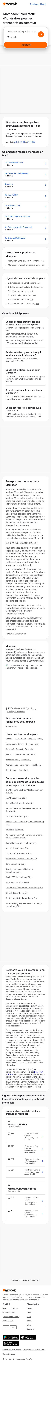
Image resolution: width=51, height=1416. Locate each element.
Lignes (29, 1308)
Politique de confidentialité (33, 1350)
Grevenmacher (32, 744)
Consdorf (10, 749)
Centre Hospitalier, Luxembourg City (21, 898)
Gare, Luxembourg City (15, 864)
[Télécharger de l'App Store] (27, 1337)
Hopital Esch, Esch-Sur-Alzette (19, 803)
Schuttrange (11, 770)
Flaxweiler (25, 760)
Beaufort (10, 754)
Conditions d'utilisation (12, 1350)
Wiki (42, 660)
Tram (10, 1074)
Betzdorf (31, 754)
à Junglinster (11, 726)
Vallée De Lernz (12, 760)
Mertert (9, 739)
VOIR (42, 261)
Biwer (20, 744)
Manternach (20, 739)
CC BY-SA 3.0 (27, 708)
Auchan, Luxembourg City (17, 848)
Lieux (29, 1312)
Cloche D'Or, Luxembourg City (18, 877)
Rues (29, 1317)
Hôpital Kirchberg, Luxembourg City (21, 843)
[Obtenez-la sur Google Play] (10, 1337)
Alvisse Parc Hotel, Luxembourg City (21, 859)
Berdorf (19, 749)
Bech (40, 739)
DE (6, 1327)
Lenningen (24, 765)
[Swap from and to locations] (41, 34)
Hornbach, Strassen (14, 830)
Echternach (11, 744)
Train (41, 1072)
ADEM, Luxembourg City (16, 798)
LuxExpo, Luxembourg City (17, 816)
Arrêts (29, 1321)
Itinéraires (31, 1329)
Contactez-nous (9, 1354)
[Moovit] (10, 4)
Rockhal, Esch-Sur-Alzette (17, 882)
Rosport (31, 739)
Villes (29, 1325)
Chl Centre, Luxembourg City (18, 853)
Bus (36, 1072)
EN (13, 1327)
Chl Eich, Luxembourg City (17, 893)
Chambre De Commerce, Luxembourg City (24, 888)
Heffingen (20, 754)
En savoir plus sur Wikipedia (16, 711)
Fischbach (36, 765)
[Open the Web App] (10, 1343)
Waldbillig (29, 749)
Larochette (24, 770)
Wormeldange (12, 765)
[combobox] (25, 32)
